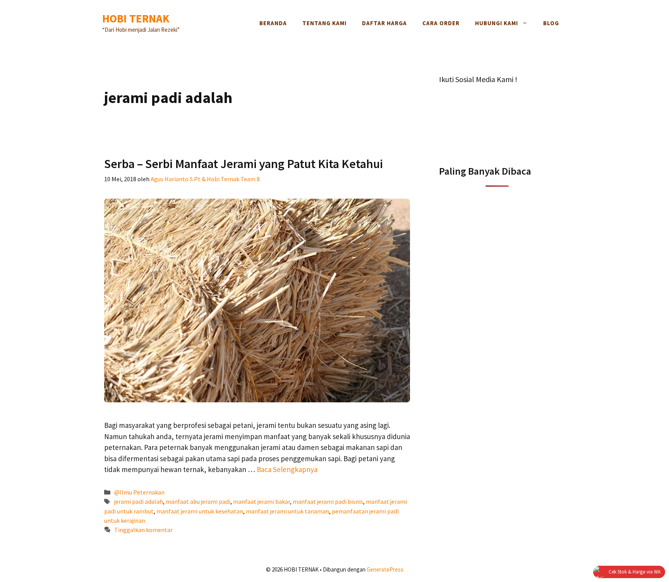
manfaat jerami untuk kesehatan (199, 511)
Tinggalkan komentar (143, 530)
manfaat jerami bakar (261, 501)
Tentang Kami (324, 23)
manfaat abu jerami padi (198, 501)
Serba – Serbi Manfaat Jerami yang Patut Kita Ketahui (243, 164)
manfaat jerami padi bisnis (328, 501)
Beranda (273, 23)
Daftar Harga (384, 23)
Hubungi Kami (496, 23)
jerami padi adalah (138, 501)
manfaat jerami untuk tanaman (287, 511)
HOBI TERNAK (136, 18)
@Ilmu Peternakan (139, 492)
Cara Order (441, 23)
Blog (551, 23)
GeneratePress (385, 569)
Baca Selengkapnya (287, 469)
